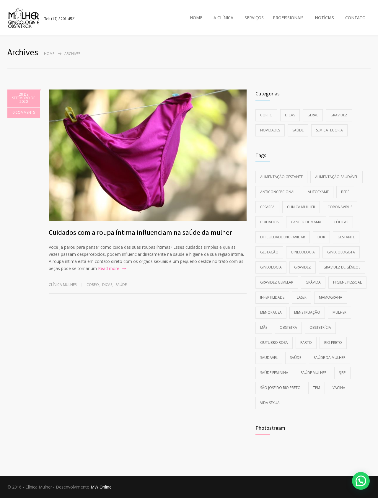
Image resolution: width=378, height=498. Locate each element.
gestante (346, 237)
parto (306, 342)
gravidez (302, 267)
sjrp (342, 372)
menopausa (271, 312)
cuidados (269, 221)
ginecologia (303, 252)
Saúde (121, 284)
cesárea (267, 206)
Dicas (107, 284)
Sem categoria (329, 130)
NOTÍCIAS (324, 17)
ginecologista (341, 252)
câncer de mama (306, 221)
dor (321, 237)
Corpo (93, 284)
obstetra (288, 327)
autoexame (318, 191)
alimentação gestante (281, 176)
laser (302, 297)
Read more (108, 268)
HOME (196, 17)
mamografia (330, 297)
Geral (312, 115)
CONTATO (355, 17)
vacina (339, 387)
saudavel (269, 357)
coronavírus (340, 206)
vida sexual (270, 402)
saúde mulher (314, 372)
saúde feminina (274, 372)
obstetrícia (320, 327)
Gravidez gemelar (276, 282)
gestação (269, 252)
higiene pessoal (347, 282)
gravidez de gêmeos (341, 267)
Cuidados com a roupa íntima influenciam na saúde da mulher (140, 232)
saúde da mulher (330, 357)
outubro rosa (274, 342)
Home (49, 53)
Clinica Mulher (301, 206)
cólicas (341, 221)
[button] (361, 481)
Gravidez (338, 115)
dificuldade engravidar (282, 237)
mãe (263, 327)
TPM (316, 387)
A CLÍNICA (223, 17)
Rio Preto (333, 342)
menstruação (307, 312)
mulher (339, 312)
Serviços (254, 17)
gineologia (271, 267)
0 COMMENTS (23, 112)
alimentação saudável (336, 176)
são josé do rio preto (280, 387)
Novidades (270, 130)
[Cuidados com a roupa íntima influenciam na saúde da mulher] (148, 155)
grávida (313, 282)
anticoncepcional (277, 191)
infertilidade (272, 297)
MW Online (101, 487)
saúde (295, 357)
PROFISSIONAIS (288, 17)
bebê (345, 191)
